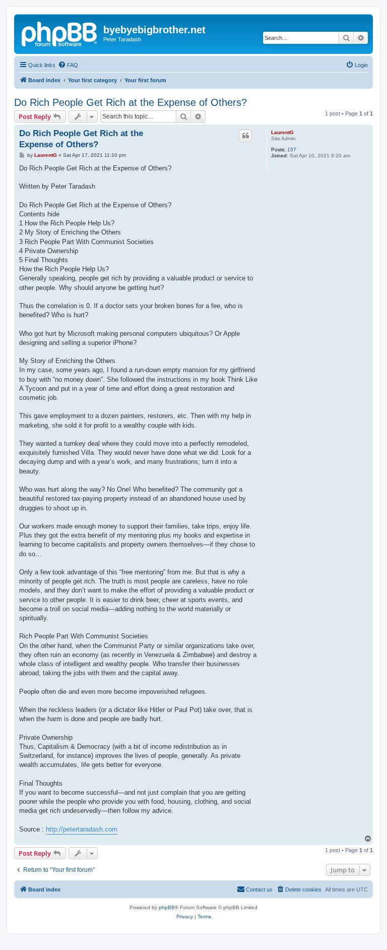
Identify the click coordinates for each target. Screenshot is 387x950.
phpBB (167, 907)
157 (291, 149)
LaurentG (282, 132)
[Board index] (60, 33)
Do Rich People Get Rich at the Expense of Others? (130, 102)
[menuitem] (68, 65)
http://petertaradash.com (81, 829)
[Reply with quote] (245, 136)
